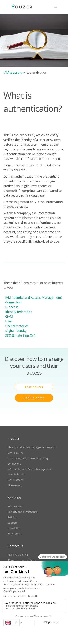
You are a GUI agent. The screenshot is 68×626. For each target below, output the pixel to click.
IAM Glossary (15, 480)
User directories (17, 326)
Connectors (13, 302)
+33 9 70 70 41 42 (18, 554)
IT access (11, 307)
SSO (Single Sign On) (20, 335)
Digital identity (16, 331)
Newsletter (14, 528)
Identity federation (18, 312)
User (8, 321)
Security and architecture (22, 511)
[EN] (11, 622)
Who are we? (15, 506)
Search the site (16, 474)
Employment (15, 533)
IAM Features (15, 452)
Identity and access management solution (32, 447)
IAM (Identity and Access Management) (33, 297)
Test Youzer (34, 387)
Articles (12, 517)
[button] (56, 7)
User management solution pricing (28, 458)
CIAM (9, 316)
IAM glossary (12, 72)
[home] (18, 7)
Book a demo (34, 398)
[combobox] (11, 622)
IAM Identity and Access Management (30, 469)
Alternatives (15, 485)
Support (12, 522)
